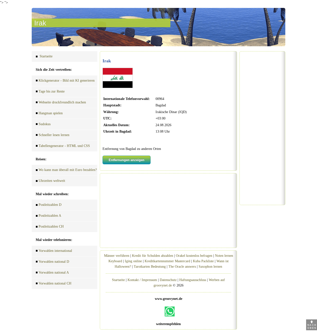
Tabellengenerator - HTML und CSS (63, 146)
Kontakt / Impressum (142, 280)
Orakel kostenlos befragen (194, 256)
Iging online (133, 261)
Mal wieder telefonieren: (54, 240)
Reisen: (41, 159)
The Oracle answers (182, 266)
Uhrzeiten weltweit (50, 181)
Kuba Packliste (203, 261)
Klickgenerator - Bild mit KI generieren (65, 81)
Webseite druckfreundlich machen (61, 102)
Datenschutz (168, 280)
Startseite (44, 56)
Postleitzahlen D (48, 205)
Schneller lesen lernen (52, 135)
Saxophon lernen (210, 266)
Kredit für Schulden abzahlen (152, 256)
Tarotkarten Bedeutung (150, 266)
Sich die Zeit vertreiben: (54, 69)
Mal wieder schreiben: (52, 194)
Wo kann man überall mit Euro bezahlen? (66, 170)
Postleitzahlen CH (50, 227)
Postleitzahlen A (48, 216)
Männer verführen (116, 256)
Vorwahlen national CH (53, 283)
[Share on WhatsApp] (170, 311)
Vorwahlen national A (52, 273)
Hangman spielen (49, 113)
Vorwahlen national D (52, 262)
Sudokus (43, 124)
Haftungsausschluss (192, 280)
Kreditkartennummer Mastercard (167, 261)
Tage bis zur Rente (50, 92)
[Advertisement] (168, 210)
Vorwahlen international (54, 251)
